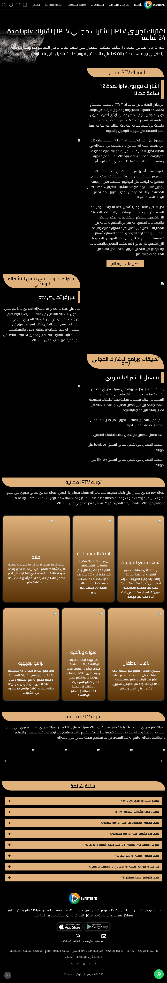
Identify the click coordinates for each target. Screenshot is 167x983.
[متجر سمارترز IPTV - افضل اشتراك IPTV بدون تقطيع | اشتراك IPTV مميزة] (154, 5)
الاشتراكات (97, 4)
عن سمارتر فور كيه (148, 950)
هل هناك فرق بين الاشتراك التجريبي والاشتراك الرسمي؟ (124, 866)
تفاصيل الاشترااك (119, 4)
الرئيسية (138, 4)
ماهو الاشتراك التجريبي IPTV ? (140, 800)
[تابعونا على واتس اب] (71, 964)
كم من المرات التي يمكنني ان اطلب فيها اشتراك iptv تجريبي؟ (120, 844)
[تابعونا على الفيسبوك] (90, 964)
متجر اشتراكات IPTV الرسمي (87, 950)
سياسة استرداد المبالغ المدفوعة (51, 950)
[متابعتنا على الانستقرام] (77, 963)
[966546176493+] (77, 936)
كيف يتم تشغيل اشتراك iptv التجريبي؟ (134, 833)
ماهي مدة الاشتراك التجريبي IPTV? (137, 811)
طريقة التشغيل (77, 4)
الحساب (69, 956)
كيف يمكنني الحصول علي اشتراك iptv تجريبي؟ (130, 822)
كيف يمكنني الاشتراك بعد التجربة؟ (137, 855)
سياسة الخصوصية (20, 950)
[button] (5, 761)
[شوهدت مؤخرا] (7, 975)
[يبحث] (4, 4)
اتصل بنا (131, 950)
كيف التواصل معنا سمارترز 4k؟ (139, 877)
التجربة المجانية (54, 4)
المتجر (36, 4)
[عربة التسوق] (25, 4)
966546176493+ (70, 941)
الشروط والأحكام (115, 950)
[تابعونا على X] (95, 964)
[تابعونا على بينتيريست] (84, 964)
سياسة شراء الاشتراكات (89, 956)
